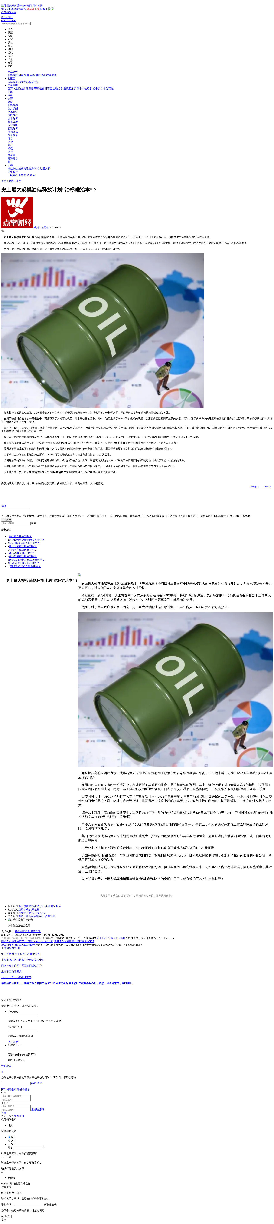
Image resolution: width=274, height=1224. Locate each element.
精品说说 (23, 81)
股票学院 (35, 931)
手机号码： (7, 1204)
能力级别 (13, 108)
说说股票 (13, 81)
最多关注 (23, 168)
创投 (10, 151)
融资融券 (13, 158)
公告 (42, 913)
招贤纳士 (39, 916)
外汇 (10, 145)
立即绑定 (6, 1066)
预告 (26, 75)
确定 (33, 1083)
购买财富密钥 (18, 9)
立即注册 (19, 1116)
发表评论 (7, 519)
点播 (32, 75)
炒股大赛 (45, 168)
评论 (3, 506)
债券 (10, 138)
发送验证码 (37, 1109)
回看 (20, 75)
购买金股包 (33, 9)
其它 (10, 161)
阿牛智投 (13, 171)
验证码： (6, 1216)
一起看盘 (13, 175)
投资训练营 (45, 88)
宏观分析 (13, 128)
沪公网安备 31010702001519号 (18, 944)
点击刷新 (13, 1042)
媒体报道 (34, 906)
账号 (3, 1092)
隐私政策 (56, 906)
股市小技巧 (83, 88)
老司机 (41, 227)
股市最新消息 (22, 931)
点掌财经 (13, 71)
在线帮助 (51, 75)
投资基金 (13, 135)
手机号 (5, 1102)
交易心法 (13, 111)
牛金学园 (13, 85)
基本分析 (13, 121)
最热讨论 (34, 168)
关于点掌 (23, 906)
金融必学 (58, 88)
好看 (10, 95)
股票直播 (13, 75)
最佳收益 (13, 168)
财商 (10, 101)
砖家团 (11, 78)
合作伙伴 (45, 906)
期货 (10, 141)
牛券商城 (108, 88)
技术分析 (13, 118)
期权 (10, 148)
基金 (32, 175)
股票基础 (13, 105)
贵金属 (11, 155)
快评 (10, 98)
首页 (10, 88)
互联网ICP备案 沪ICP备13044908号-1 (21, 938)
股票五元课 (69, 88)
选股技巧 (13, 115)
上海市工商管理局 (11, 971)
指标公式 (13, 131)
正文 (18, 181)
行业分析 (13, 125)
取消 (39, 1083)
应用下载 (23, 909)
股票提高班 (32, 88)
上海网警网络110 (10, 948)
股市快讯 (41, 75)
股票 (20, 175)
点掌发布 (50, 916)
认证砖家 (34, 81)
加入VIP (5, 9)
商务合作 (34, 913)
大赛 (10, 165)
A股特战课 (19, 88)
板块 (26, 175)
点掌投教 (34, 909)
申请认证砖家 (26, 916)
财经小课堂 (96, 88)
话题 (10, 91)
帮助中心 (23, 913)
